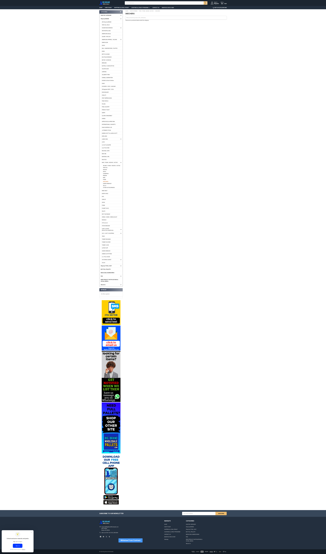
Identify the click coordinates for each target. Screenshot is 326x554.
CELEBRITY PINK (106, 74)
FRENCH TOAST (106, 109)
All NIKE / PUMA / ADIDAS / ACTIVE (111, 165)
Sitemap (166, 539)
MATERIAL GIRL (106, 156)
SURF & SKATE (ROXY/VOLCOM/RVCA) (107, 229)
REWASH (104, 220)
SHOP (100, 7)
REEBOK (105, 175)
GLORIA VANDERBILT (107, 115)
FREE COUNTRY (105, 106)
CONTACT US (155, 7)
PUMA (104, 179)
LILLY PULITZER (105, 147)
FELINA (103, 104)
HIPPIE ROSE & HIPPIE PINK (108, 121)
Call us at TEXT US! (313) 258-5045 (109, 532)
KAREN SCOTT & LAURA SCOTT (109, 133)
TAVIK (103, 236)
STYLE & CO (105, 222)
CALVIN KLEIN (105, 68)
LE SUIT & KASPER (106, 145)
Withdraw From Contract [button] (131, 540)
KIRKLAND (104, 136)
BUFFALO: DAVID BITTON (108, 66)
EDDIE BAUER (105, 92)
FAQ (102, 276)
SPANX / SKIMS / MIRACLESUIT (109, 217)
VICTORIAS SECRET (106, 259)
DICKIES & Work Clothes (108, 80)
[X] (106, 536)
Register (216, 3)
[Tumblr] (109, 536)
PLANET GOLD (105, 208)
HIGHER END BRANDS (107, 27)
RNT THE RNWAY (106, 214)
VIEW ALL (105, 167)
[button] (111, 312)
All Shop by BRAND (106, 22)
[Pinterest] (103, 536)
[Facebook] (100, 536)
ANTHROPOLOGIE (106, 30)
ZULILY (103, 262)
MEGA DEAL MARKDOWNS (107, 272)
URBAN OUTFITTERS (107, 253)
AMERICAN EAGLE (106, 33)
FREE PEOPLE (105, 101)
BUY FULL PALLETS (106, 269)
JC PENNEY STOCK (106, 130)
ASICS (103, 45)
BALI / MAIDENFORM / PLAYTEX (109, 48)
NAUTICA (104, 159)
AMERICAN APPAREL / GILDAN (109, 39)
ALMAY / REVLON (106, 36)
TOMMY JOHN (105, 245)
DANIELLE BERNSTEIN (107, 77)
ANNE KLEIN (105, 42)
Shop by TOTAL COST (106, 265)
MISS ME (104, 153)
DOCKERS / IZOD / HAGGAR (109, 86)
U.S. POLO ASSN (106, 256)
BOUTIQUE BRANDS (107, 57)
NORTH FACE (105, 193)
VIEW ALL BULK (106, 24)
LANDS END (105, 139)
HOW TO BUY (108, 7)
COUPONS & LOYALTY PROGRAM (139, 7)
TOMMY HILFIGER (106, 242)
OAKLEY (104, 199)
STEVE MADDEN (106, 225)
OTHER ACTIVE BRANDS (109, 187)
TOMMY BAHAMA (106, 239)
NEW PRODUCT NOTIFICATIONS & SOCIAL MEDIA (109, 280)
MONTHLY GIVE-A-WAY (168, 7)
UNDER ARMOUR (107, 183)
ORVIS (103, 202)
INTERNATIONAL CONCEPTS (109, 124)
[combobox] (166, 3)
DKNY (103, 83)
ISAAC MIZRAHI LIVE (107, 127)
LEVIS (103, 142)
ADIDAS (105, 169)
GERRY (103, 112)
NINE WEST (104, 190)
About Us (103, 284)
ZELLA (104, 185)
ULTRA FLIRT (105, 248)
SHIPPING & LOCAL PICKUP (121, 7)
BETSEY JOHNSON (106, 60)
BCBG (103, 51)
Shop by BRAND (105, 18)
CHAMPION (105, 173)
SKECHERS (105, 181)
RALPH (103, 211)
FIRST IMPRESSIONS (107, 98)
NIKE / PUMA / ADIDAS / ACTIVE (110, 162)
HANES (103, 118)
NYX (103, 196)
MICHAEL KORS (106, 150)
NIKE (104, 177)
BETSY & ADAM (106, 54)
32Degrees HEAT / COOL (108, 89)
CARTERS (104, 71)
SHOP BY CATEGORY (106, 15)
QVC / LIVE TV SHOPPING (108, 233)
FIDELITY (104, 95)
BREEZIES (104, 63)
